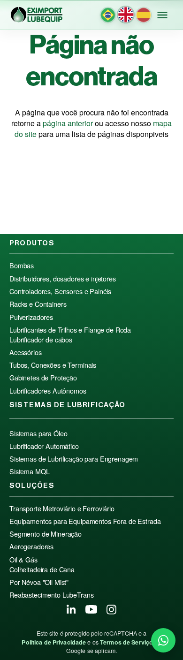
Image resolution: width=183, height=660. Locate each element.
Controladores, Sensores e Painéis (60, 291)
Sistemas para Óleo (38, 433)
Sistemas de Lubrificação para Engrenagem (73, 458)
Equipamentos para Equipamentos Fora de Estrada (84, 521)
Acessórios (25, 352)
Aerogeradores (31, 546)
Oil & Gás (23, 559)
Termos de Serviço (126, 642)
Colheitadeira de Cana (42, 569)
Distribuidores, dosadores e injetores (62, 278)
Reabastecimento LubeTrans (51, 594)
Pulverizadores (31, 317)
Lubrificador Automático (44, 446)
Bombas (21, 265)
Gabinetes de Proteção (43, 377)
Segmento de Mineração (45, 534)
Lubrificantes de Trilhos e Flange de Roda (70, 329)
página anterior (68, 123)
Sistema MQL (29, 471)
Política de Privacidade (54, 642)
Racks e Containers (37, 304)
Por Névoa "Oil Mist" (39, 582)
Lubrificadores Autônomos (47, 390)
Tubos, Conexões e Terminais (52, 365)
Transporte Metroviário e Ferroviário (61, 508)
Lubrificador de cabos (40, 339)
